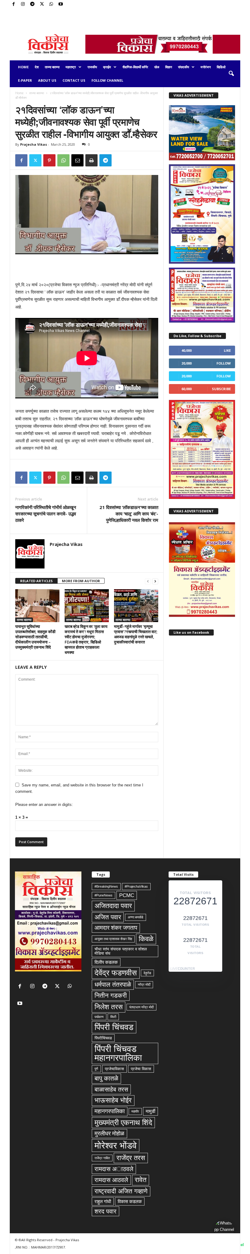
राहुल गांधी (103, 1201)
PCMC (126, 895)
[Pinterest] (49, 160)
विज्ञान (168, 67)
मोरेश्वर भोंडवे (116, 1145)
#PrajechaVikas (136, 886)
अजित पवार (108, 917)
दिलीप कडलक (106, 962)
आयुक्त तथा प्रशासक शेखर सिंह (113, 939)
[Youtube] (60, 4)
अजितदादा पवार (113, 906)
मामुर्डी (150, 1111)
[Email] (77, 160)
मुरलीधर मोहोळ (109, 1133)
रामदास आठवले (111, 1180)
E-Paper (25, 80)
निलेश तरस (109, 1007)
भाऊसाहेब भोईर (113, 1100)
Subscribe (221, 389)
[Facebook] (13, 4)
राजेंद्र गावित (102, 1158)
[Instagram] (23, 4)
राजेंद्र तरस (130, 1158)
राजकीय (92, 67)
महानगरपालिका (110, 1111)
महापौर (135, 1111)
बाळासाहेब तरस (111, 1089)
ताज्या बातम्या (52, 67)
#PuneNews (103, 895)
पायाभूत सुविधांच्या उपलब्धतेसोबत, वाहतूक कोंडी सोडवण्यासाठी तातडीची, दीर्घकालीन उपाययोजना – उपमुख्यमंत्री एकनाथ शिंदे (35, 637)
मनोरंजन (206, 67)
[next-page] (155, 581)
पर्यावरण (99, 1017)
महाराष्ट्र (71, 67)
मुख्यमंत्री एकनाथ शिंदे (123, 1122)
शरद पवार (105, 1211)
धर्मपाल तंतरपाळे (113, 984)
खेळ (156, 67)
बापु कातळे (106, 1078)
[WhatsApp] (51, 4)
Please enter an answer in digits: (44, 804)
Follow (223, 363)
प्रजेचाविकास (114, 1069)
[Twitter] (41, 4)
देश (37, 67)
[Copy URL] (119, 160)
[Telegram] (32, 4)
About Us (47, 80)
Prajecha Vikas (33, 144)
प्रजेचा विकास (141, 1069)
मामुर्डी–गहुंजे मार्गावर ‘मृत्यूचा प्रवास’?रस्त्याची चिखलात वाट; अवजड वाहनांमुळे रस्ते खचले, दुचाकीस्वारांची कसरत (135, 634)
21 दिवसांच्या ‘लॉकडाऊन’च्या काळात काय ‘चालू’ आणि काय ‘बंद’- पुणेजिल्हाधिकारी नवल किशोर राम (128, 513)
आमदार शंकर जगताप (116, 927)
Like (227, 350)
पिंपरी (113, 1017)
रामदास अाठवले (114, 1169)
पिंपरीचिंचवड (103, 1038)
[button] (231, 73)
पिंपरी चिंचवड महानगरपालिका (118, 1053)
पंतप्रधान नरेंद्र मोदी (141, 1007)
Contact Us (73, 80)
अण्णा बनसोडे (135, 917)
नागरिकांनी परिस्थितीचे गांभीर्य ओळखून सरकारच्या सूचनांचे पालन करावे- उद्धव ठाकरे (45, 513)
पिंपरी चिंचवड (114, 1027)
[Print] (91, 160)
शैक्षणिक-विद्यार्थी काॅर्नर (135, 67)
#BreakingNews (106, 886)
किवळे (146, 939)
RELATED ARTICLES (36, 581)
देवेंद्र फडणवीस (116, 972)
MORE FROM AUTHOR (81, 581)
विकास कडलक (130, 1201)
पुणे (96, 1069)
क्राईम (107, 67)
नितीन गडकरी (111, 995)
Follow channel (107, 80)
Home (23, 67)
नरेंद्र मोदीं (144, 984)
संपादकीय (183, 67)
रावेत (140, 1180)
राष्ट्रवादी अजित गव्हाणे (121, 1191)
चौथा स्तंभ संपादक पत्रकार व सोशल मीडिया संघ (121, 951)
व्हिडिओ (221, 67)
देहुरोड (147, 973)
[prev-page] (148, 581)
